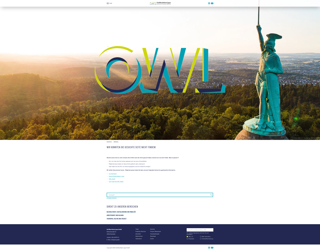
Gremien (152, 229)
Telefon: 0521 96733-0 (113, 237)
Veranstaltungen (154, 234)
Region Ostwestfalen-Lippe (116, 176)
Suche (152, 238)
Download (153, 236)
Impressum (139, 238)
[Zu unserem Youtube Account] (212, 3)
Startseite (109, 142)
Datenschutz (139, 236)
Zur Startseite (113, 173)
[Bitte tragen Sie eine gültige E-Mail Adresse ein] (211, 230)
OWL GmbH (112, 179)
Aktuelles (138, 234)
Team (137, 229)
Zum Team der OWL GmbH (116, 181)
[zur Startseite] (160, 3)
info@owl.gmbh (115, 239)
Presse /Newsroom (155, 231)
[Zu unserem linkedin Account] (209, 3)
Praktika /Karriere (141, 231)
